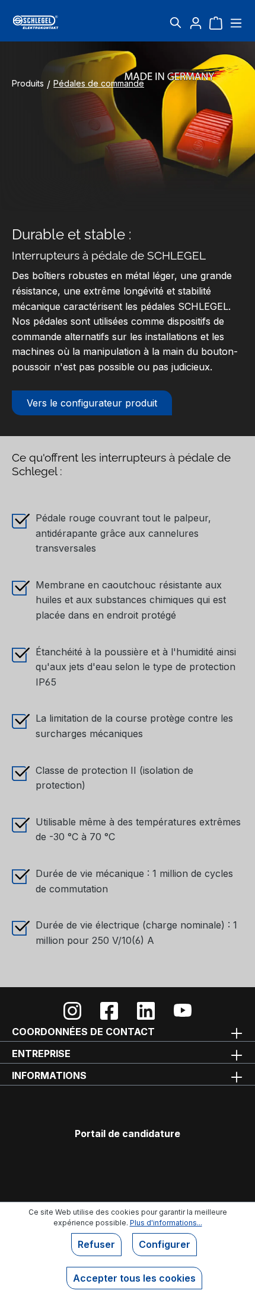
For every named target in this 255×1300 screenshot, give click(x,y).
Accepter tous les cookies (134, 1278)
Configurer (164, 1244)
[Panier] (216, 22)
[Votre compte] (196, 22)
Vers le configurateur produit (92, 403)
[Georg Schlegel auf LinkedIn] (146, 1011)
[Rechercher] (175, 22)
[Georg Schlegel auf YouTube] (182, 1011)
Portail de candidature (127, 1133)
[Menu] (234, 22)
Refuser (96, 1244)
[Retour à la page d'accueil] (51, 22)
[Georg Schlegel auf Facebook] (109, 1011)
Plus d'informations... (166, 1222)
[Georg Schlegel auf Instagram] (72, 1011)
